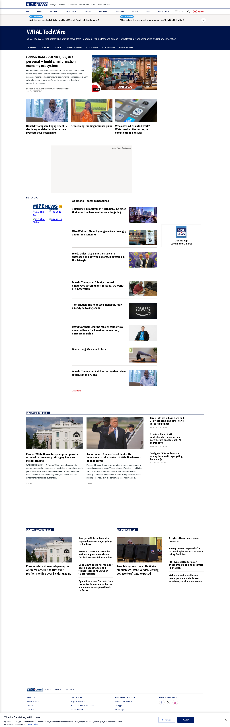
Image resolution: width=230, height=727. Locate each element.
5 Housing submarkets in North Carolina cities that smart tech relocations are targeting (99, 210)
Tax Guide (58, 47)
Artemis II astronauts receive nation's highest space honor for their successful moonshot (95, 554)
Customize (166, 720)
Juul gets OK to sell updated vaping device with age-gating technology (166, 456)
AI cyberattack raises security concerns (185, 540)
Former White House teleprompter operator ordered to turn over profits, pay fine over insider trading (52, 457)
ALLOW (186, 720)
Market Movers (126, 47)
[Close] (226, 720)
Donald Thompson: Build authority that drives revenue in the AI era (99, 373)
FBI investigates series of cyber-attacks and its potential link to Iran (186, 564)
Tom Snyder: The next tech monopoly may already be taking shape (97, 306)
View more (76, 391)
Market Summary (74, 47)
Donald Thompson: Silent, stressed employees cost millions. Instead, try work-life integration (98, 285)
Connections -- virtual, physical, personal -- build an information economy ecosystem (51, 61)
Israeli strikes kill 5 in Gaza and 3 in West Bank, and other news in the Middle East (167, 420)
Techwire (44, 47)
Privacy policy (32, 724)
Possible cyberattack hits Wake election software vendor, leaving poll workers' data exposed (138, 569)
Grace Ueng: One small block (89, 349)
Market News (92, 47)
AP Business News (37, 413)
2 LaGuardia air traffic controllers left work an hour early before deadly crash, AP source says (166, 438)
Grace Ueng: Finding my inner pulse (91, 126)
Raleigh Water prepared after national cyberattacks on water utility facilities (186, 551)
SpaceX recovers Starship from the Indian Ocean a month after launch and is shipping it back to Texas (96, 586)
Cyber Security (125, 530)
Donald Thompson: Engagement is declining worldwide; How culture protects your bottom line (46, 129)
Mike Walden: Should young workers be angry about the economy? (99, 232)
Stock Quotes (108, 47)
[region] (115, 720)
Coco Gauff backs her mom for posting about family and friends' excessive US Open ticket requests (95, 569)
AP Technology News (39, 530)
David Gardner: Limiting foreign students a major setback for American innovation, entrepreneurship (97, 330)
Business (32, 47)
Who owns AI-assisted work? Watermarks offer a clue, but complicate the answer (132, 129)
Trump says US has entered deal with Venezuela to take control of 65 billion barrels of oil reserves (114, 457)
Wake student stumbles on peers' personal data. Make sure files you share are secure (185, 578)
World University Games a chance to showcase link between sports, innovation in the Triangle (98, 257)
